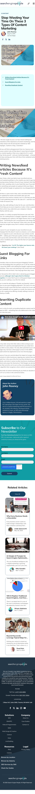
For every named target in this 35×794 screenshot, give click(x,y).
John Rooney (10, 386)
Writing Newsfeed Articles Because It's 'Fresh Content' (17, 78)
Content (5, 13)
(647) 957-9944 (24, 695)
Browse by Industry (8, 761)
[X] (6, 39)
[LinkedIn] (9, 39)
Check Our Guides (7, 768)
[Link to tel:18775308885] (28, 3)
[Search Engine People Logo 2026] (11, 2)
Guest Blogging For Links (12, 82)
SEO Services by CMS (8, 764)
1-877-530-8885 (20, 692)
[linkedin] (17, 708)
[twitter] (14, 708)
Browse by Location (8, 757)
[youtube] (25, 708)
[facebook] (10, 708)
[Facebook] (2, 39)
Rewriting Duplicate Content (14, 85)
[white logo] (17, 663)
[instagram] (21, 708)
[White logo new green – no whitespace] (17, 777)
